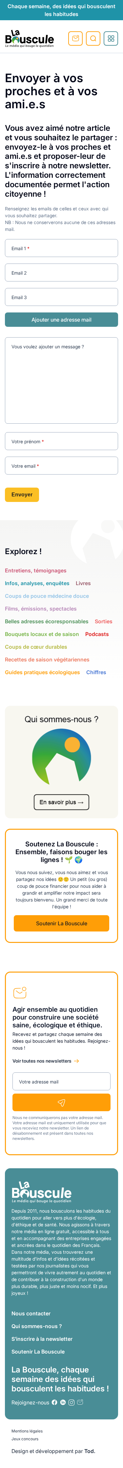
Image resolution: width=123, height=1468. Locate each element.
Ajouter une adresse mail (61, 319)
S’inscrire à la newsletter (41, 1339)
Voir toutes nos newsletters (42, 1061)
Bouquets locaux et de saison (42, 634)
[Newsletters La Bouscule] (80, 1402)
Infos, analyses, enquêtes (37, 583)
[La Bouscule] (29, 38)
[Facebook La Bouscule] (54, 1402)
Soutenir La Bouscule (61, 923)
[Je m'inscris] (61, 1102)
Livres (83, 583)
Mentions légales (27, 1431)
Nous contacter (31, 1313)
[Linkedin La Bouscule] (63, 1402)
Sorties (104, 621)
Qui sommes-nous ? (36, 1326)
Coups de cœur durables (36, 646)
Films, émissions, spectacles (41, 608)
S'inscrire (75, 38)
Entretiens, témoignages (36, 570)
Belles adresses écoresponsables (47, 621)
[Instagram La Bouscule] (71, 1402)
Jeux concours (24, 1438)
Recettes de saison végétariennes (47, 659)
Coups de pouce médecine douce (47, 596)
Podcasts (97, 634)
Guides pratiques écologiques (42, 672)
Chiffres (96, 672)
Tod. (89, 1451)
